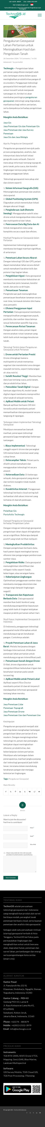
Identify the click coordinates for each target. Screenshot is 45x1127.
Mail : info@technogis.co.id (20, 5)
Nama (32, 828)
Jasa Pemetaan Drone (13, 711)
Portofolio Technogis (13, 514)
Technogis (8, 68)
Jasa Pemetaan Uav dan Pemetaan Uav (22, 715)
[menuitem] (15, 1)
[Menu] (39, 15)
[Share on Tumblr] (25, 791)
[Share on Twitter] (10, 791)
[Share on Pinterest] (15, 791)
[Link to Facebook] (27, 1112)
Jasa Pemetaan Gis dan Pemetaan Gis (21, 126)
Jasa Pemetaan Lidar (13, 704)
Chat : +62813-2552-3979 (30, 1)
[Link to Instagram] (30, 1112)
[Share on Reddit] (34, 791)
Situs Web (33, 844)
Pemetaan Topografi (13, 708)
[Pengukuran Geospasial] (19, 31)
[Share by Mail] (39, 791)
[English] (32, 4)
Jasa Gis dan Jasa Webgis (15, 137)
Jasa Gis (7, 122)
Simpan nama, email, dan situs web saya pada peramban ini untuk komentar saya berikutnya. (19, 853)
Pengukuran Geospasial (19, 779)
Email (32, 836)
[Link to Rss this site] (33, 1112)
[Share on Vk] (29, 791)
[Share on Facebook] (5, 791)
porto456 (19, 62)
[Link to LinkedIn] (36, 1112)
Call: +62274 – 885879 (15, 1)
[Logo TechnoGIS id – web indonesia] (18, 15)
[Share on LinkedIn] (20, 791)
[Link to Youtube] (40, 1112)
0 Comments (25, 58)
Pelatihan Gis (9, 510)
